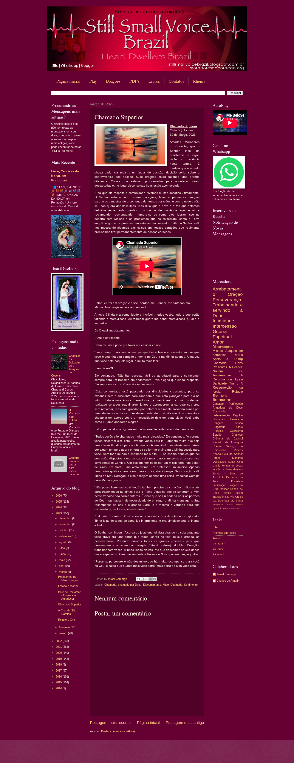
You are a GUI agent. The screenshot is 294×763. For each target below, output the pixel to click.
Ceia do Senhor (232, 454)
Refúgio (237, 391)
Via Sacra (237, 500)
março (63, 571)
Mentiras (238, 469)
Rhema (199, 81)
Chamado (110, 584)
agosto (63, 542)
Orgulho (238, 415)
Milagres (237, 457)
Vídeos (238, 450)
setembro (65, 536)
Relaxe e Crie (66, 619)
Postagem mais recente (110, 722)
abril (62, 565)
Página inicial (68, 81)
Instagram (219, 543)
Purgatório (219, 427)
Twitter (217, 538)
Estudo (217, 434)
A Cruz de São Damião (67, 612)
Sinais (216, 473)
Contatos (176, 81)
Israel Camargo (226, 574)
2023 (59, 513)
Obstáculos (219, 462)
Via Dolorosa (221, 500)
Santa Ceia (235, 462)
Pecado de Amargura (228, 442)
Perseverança (227, 299)
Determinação (221, 415)
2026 (59, 495)
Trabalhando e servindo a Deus (228, 310)
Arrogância (218, 504)
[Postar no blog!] (142, 579)
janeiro (63, 633)
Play (93, 81)
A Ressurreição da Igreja (228, 387)
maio (62, 560)
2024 (59, 507)
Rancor (224, 489)
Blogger (182, 754)
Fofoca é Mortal (68, 586)
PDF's (134, 81)
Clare (239, 427)
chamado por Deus (129, 584)
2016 (59, 676)
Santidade (220, 383)
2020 (59, 652)
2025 (59, 501)
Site (215, 527)
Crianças (237, 434)
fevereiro (65, 627)
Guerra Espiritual (222, 334)
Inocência (218, 469)
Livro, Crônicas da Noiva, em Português (65, 175)
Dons (239, 363)
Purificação (236, 403)
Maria (239, 355)
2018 (59, 664)
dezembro (65, 518)
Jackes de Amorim (228, 580)
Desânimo (236, 419)
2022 (59, 641)
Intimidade (223, 320)
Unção (216, 465)
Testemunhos (222, 399)
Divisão (238, 423)
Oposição (217, 508)
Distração (218, 419)
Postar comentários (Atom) (118, 731)
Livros (154, 81)
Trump (233, 383)
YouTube (218, 549)
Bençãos (218, 423)
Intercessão (225, 326)
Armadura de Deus (228, 407)
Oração (235, 294)
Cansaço (218, 403)
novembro (65, 524)
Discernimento (152, 584)
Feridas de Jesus (232, 465)
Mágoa (239, 504)
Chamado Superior (69, 604)
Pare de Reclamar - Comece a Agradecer (69, 595)
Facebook (219, 554)
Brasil (229, 504)
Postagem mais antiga (185, 722)
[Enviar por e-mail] (138, 579)
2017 (59, 670)
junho (63, 554)
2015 (59, 682)
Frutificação (219, 485)
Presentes (220, 367)
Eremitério (220, 395)
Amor (218, 341)
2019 (59, 658)
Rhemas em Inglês (224, 532)
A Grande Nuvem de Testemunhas (228, 371)
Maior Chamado (172, 584)
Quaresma (236, 430)
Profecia (218, 430)
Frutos (217, 457)
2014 (59, 688)
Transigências (221, 496)
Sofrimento (191, 584)
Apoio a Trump (228, 359)
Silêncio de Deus (231, 508)
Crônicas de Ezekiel (228, 438)
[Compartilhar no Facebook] (150, 579)
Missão (218, 351)
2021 (59, 646)
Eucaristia (237, 481)
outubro (64, 530)
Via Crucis (236, 496)
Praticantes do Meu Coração (68, 578)
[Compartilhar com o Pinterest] (154, 579)
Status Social (233, 493)
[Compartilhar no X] (146, 579)
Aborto (217, 454)
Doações (113, 81)
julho (62, 548)
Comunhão (219, 411)
